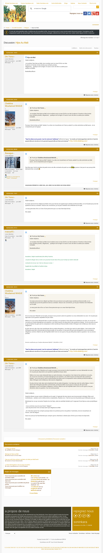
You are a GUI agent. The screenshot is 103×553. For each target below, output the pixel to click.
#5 (97, 227)
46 (75, 547)
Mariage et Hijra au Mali (12, 454)
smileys (35, 477)
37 (60, 547)
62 (45, 549)
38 (62, 547)
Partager (95, 91)
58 (96, 547)
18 (28, 547)
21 (33, 547)
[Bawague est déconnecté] (12, 162)
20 (31, 547)
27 (43, 547)
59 (98, 547)
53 (87, 547)
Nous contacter (73, 533)
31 (50, 547)
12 (17, 547)
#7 (97, 359)
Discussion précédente (45, 439)
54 (89, 547)
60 (42, 549)
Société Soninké (17, 27)
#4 (97, 193)
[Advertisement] (62, 20)
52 (86, 547)
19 (29, 547)
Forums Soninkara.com (27, 3)
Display (96, 48)
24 (38, 547)
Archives (88, 533)
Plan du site (93, 3)
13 (19, 547)
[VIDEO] (33, 481)
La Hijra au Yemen (10, 448)
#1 (97, 52)
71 (61, 549)
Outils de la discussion (85, 48)
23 (36, 547)
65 (50, 549)
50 (82, 547)
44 (72, 547)
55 (91, 547)
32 (52, 547)
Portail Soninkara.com (12, 3)
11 (16, 547)
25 (40, 547)
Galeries (73, 3)
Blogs (66, 3)
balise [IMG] (36, 479)
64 (49, 549)
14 (21, 547)
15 (22, 547)
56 (93, 547)
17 (26, 547)
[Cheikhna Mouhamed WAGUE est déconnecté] (10, 119)
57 (94, 547)
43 (70, 547)
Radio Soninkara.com (42, 3)
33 (53, 547)
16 (24, 547)
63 (47, 549)
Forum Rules (34, 493)
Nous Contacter (82, 3)
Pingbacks (34, 488)
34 (55, 547)
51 (84, 547)
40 (65, 547)
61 (44, 549)
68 (56, 549)
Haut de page (95, 533)
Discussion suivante (59, 439)
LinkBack (74, 48)
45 (74, 547)
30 (48, 547)
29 (46, 547)
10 (14, 547)
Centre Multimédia (56, 3)
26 (41, 547)
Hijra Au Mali (22, 42)
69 (57, 549)
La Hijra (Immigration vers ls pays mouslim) (17, 465)
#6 (97, 287)
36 (58, 547)
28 (45, 547)
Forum (7, 27)
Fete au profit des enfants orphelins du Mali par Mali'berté (21, 459)
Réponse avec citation (92, 95)
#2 (97, 99)
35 (57, 547)
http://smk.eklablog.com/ (79, 141)
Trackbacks (35, 486)
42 (69, 547)
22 (34, 547)
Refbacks (34, 490)
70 (59, 549)
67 (54, 549)
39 (63, 547)
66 (52, 549)
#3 (97, 149)
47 (77, 547)
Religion (26, 27)
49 (81, 547)
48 (79, 547)
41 (67, 547)
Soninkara (82, 533)
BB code (33, 476)
